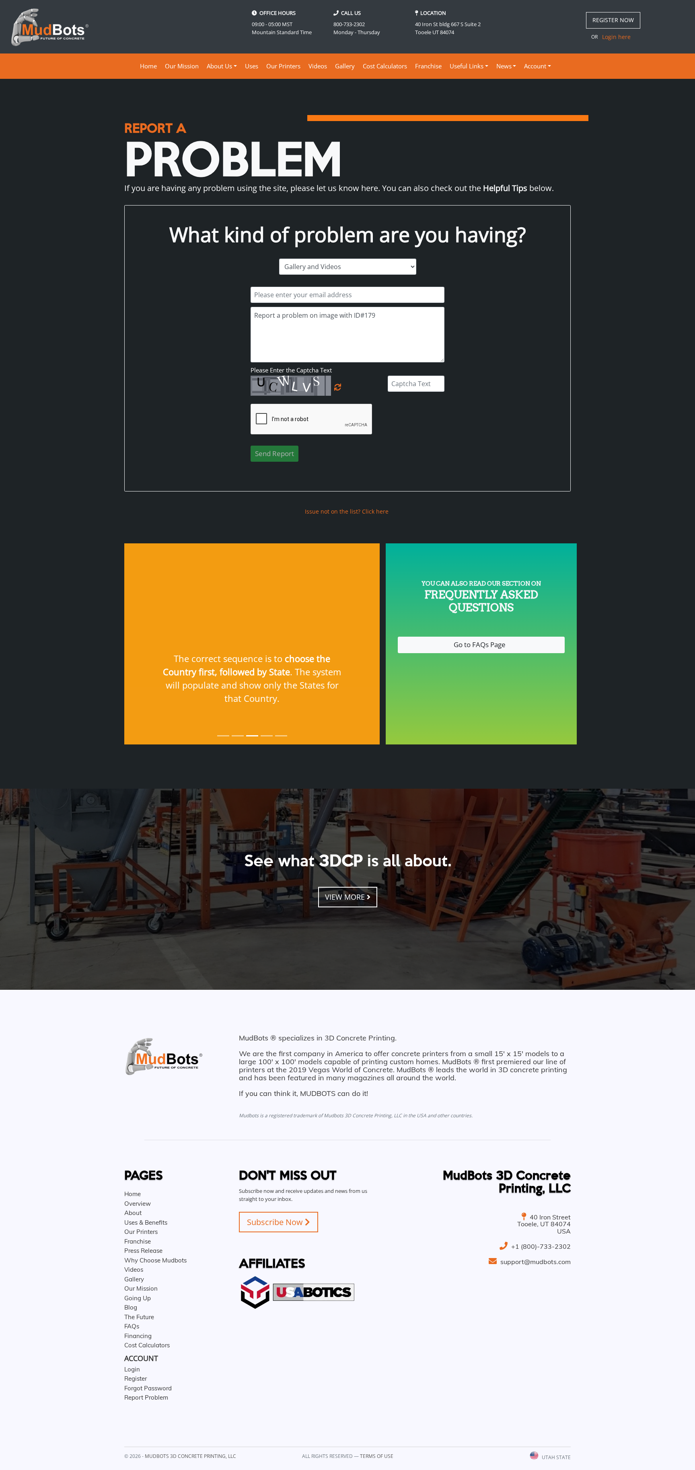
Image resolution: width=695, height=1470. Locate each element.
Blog (130, 1307)
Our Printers (283, 66)
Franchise (428, 66)
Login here (616, 37)
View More (346, 897)
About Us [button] (219, 66)
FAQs (131, 1326)
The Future (139, 1317)
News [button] (504, 66)
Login (132, 1369)
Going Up (137, 1298)
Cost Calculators (385, 66)
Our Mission (182, 66)
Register (135, 1378)
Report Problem (146, 1397)
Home (149, 66)
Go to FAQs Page (481, 644)
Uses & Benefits (145, 1222)
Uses (251, 66)
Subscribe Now (276, 1222)
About (133, 1213)
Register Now (613, 20)
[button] (143, 643)
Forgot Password (148, 1388)
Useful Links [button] (466, 66)
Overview (137, 1203)
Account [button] (535, 66)
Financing (138, 1336)
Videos (317, 66)
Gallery (345, 66)
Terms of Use (376, 1456)
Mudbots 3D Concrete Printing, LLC (190, 1456)
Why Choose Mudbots (155, 1260)
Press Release (143, 1250)
